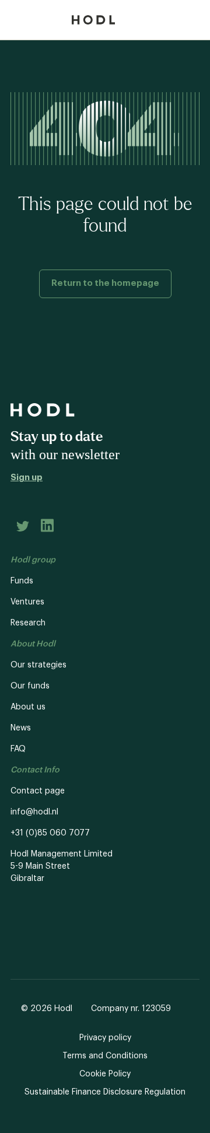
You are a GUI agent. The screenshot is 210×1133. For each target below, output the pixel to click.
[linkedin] (47, 527)
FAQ (18, 749)
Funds (21, 581)
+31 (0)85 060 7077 (50, 833)
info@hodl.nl (34, 812)
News (20, 728)
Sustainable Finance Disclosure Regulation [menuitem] (105, 1092)
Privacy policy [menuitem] (105, 1038)
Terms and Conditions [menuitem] (105, 1056)
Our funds (30, 686)
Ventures (27, 602)
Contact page (37, 791)
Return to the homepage (105, 283)
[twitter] (22, 528)
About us (28, 707)
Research (28, 623)
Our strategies (38, 665)
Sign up (26, 477)
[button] (129, 20)
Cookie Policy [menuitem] (105, 1074)
